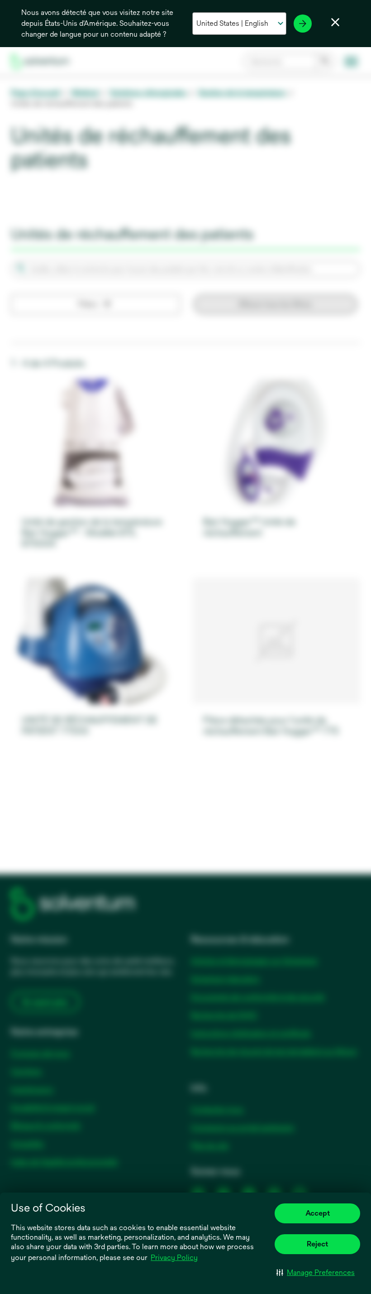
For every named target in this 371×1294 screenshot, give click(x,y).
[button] (316, 1272)
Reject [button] (317, 1244)
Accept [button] (317, 1213)
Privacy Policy (175, 1258)
